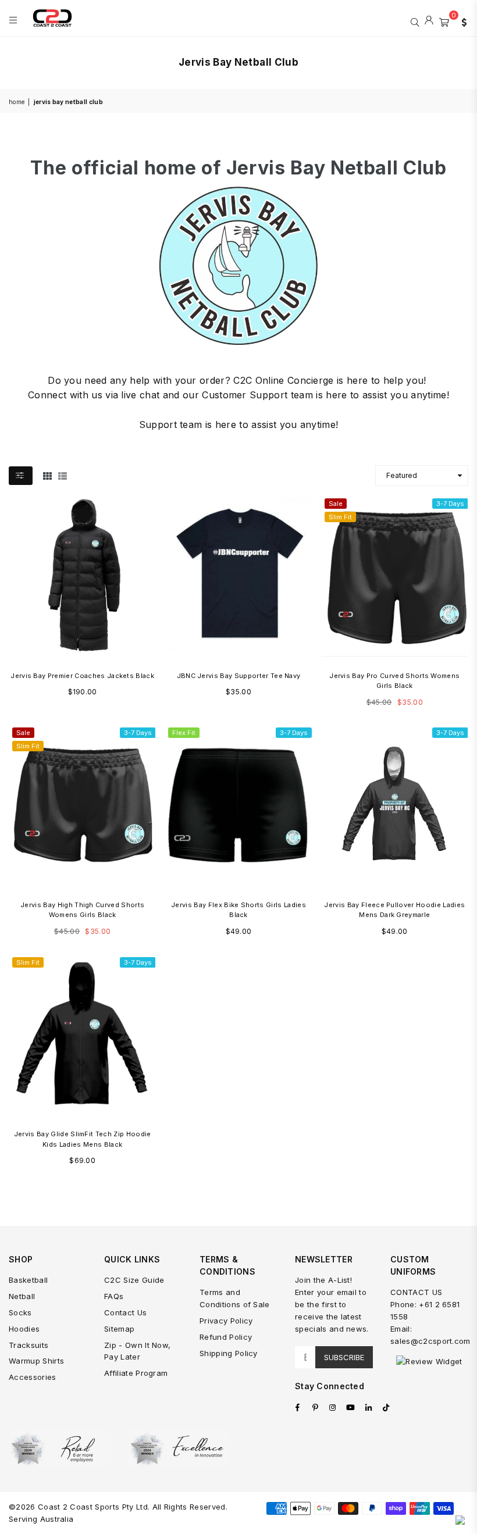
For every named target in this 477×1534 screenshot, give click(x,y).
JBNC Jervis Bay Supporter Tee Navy (239, 676)
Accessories (32, 1377)
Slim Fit (340, 517)
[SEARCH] (415, 21)
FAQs (113, 1296)
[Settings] (461, 21)
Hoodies (24, 1328)
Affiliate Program (136, 1373)
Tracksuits (28, 1345)
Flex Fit (183, 733)
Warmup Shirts (36, 1360)
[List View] (62, 475)
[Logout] (429, 21)
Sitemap (119, 1328)
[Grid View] (47, 475)
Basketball (28, 1280)
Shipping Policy (229, 1353)
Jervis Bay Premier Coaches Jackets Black (82, 676)
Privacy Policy (226, 1320)
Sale (336, 504)
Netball (22, 1296)
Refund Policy (226, 1337)
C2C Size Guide (134, 1280)
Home (16, 101)
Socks (20, 1312)
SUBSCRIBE (344, 1357)
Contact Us (125, 1312)
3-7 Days (450, 504)
